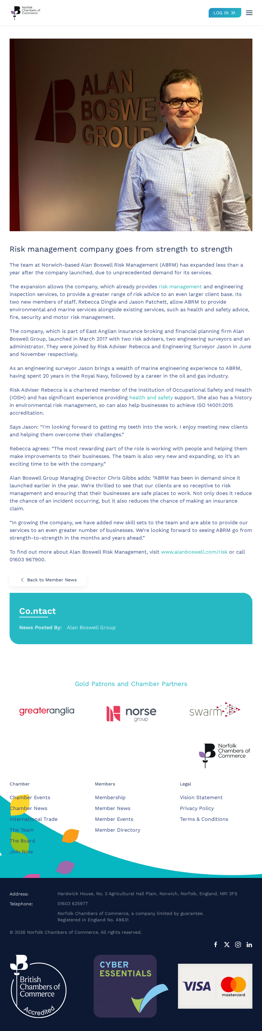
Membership (110, 797)
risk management (180, 287)
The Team (22, 830)
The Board (22, 841)
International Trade (34, 819)
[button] (249, 13)
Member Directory (117, 830)
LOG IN (220, 12)
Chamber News (28, 808)
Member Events (114, 819)
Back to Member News (52, 579)
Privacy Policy (197, 808)
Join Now (21, 852)
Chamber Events (30, 797)
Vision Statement (201, 797)
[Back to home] (26, 13)
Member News (112, 808)
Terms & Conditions (204, 819)
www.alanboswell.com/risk (194, 552)
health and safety (151, 397)
